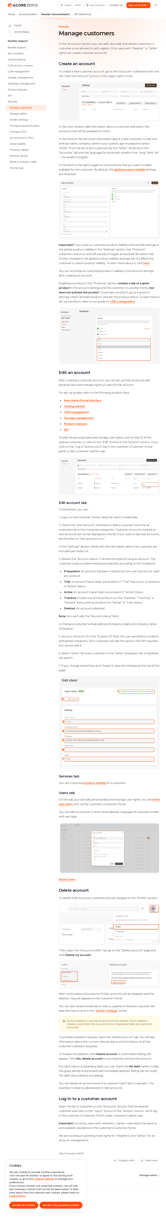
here (146, 263)
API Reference (82, 14)
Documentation (28, 14)
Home (11, 14)
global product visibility (129, 169)
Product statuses (75, 423)
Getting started (74, 406)
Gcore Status (21, 31)
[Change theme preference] (155, 5)
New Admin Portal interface (82, 400)
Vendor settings (106, 1010)
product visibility (95, 783)
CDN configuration (122, 301)
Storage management (79, 418)
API (66, 429)
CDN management (76, 412)
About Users (67, 879)
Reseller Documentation (55, 14)
